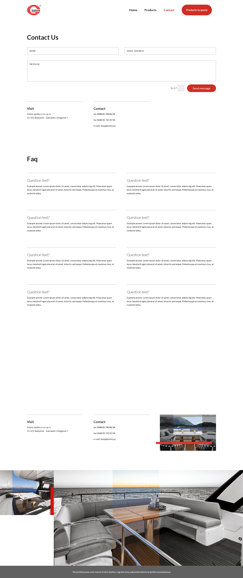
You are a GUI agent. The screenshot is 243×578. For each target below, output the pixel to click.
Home (133, 10)
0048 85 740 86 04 (106, 114)
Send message (201, 88)
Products (150, 10)
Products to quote (196, 10)
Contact (169, 10)
